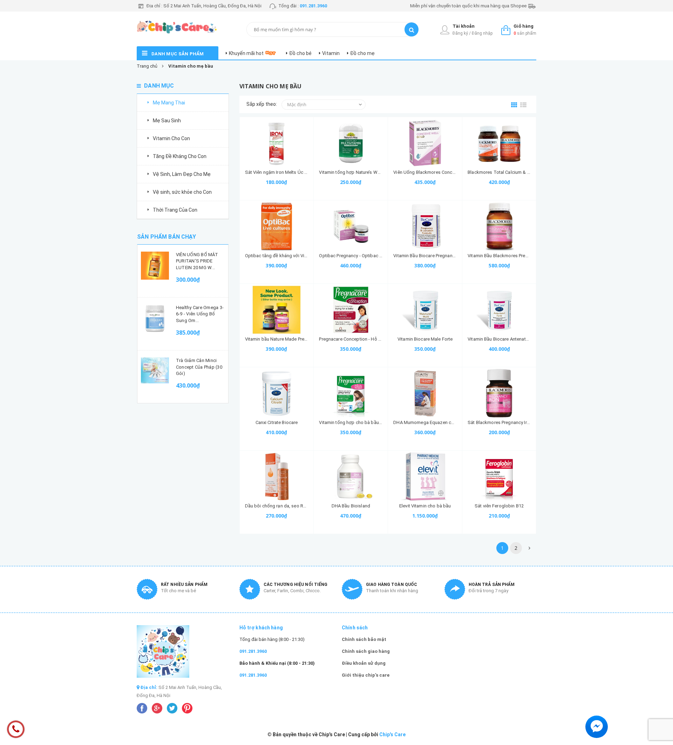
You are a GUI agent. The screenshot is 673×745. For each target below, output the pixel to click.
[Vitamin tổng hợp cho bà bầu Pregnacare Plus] (351, 393)
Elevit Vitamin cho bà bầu (425, 505)
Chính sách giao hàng (366, 651)
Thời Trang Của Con (175, 210)
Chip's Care (392, 734)
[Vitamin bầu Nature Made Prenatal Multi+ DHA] (277, 310)
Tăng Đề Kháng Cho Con (179, 156)
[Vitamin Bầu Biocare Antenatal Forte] (499, 310)
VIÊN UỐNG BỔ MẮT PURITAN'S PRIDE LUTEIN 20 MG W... (197, 261)
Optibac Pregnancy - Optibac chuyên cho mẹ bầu (369, 255)
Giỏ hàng (523, 26)
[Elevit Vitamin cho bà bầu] (425, 477)
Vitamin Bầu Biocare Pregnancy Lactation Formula (444, 255)
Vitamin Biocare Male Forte (425, 339)
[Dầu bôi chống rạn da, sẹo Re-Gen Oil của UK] (277, 477)
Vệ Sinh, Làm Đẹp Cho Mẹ (182, 174)
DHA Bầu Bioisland (351, 505)
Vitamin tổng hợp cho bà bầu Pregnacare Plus (366, 422)
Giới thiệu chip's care (365, 675)
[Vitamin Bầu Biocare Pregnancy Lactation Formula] (425, 226)
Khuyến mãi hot (246, 53)
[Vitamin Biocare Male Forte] (425, 310)
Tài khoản (464, 26)
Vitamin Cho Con (171, 138)
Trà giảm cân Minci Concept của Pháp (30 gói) (199, 367)
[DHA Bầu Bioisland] (351, 477)
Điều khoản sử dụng (364, 663)
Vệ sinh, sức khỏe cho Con (182, 192)
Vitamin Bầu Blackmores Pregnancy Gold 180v (515, 255)
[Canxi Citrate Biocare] (277, 393)
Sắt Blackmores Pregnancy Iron (500, 422)
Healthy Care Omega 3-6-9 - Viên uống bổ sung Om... (200, 314)
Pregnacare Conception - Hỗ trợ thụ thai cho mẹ (367, 339)
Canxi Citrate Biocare (277, 422)
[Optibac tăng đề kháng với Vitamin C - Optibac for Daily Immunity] (277, 226)
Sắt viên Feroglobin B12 (499, 505)
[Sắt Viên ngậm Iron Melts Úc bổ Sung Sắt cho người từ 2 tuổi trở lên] (277, 143)
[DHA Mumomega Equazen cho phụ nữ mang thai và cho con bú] (425, 393)
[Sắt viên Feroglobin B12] (499, 477)
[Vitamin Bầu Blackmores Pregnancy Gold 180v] (499, 226)
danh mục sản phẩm (177, 53)
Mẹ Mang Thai (169, 102)
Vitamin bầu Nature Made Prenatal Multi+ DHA (292, 339)
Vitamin (331, 53)
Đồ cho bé (300, 53)
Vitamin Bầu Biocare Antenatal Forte (504, 339)
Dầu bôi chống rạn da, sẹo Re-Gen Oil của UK (291, 505)
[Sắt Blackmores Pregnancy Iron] (499, 393)
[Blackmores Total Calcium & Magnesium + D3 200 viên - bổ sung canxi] (499, 143)
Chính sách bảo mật (364, 639)
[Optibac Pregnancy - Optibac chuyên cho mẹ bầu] (351, 226)
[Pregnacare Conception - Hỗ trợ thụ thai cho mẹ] (351, 310)
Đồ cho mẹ (362, 53)
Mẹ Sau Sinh (167, 120)
